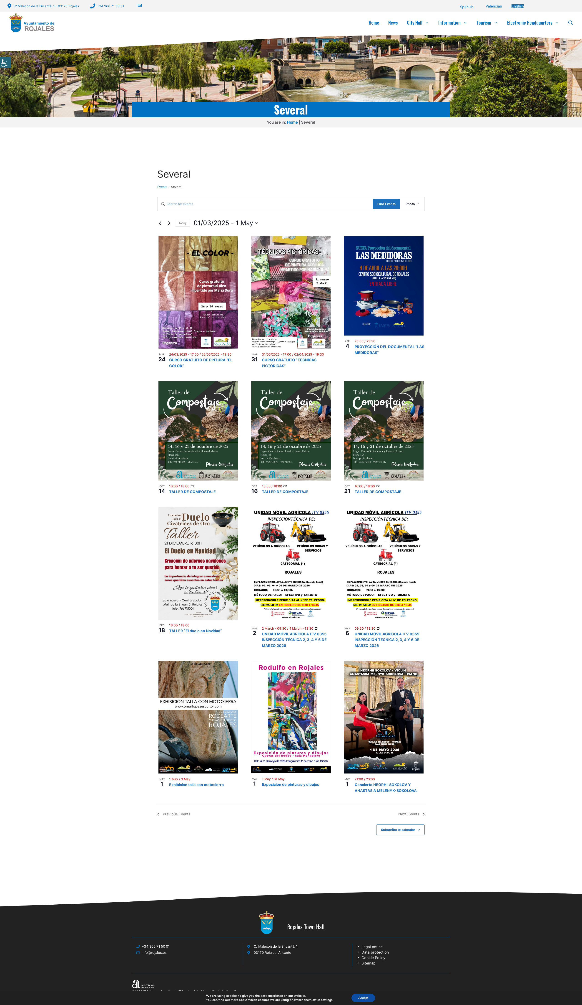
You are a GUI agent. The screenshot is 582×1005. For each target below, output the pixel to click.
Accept (363, 998)
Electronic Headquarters (529, 22)
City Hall (414, 22)
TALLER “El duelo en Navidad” (195, 630)
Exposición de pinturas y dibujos (290, 784)
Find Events (386, 204)
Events (162, 187)
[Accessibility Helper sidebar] (5, 62)
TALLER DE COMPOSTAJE (192, 491)
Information (449, 22)
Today (183, 223)
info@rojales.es (154, 952)
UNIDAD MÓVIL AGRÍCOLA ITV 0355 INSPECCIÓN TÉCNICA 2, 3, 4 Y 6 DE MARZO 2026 (294, 640)
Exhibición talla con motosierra (196, 784)
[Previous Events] (160, 223)
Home (374, 22)
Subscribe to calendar (398, 830)
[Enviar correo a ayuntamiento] (137, 5)
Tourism (484, 22)
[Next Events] (169, 223)
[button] (570, 22)
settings (327, 1000)
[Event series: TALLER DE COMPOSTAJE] (192, 486)
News (393, 22)
